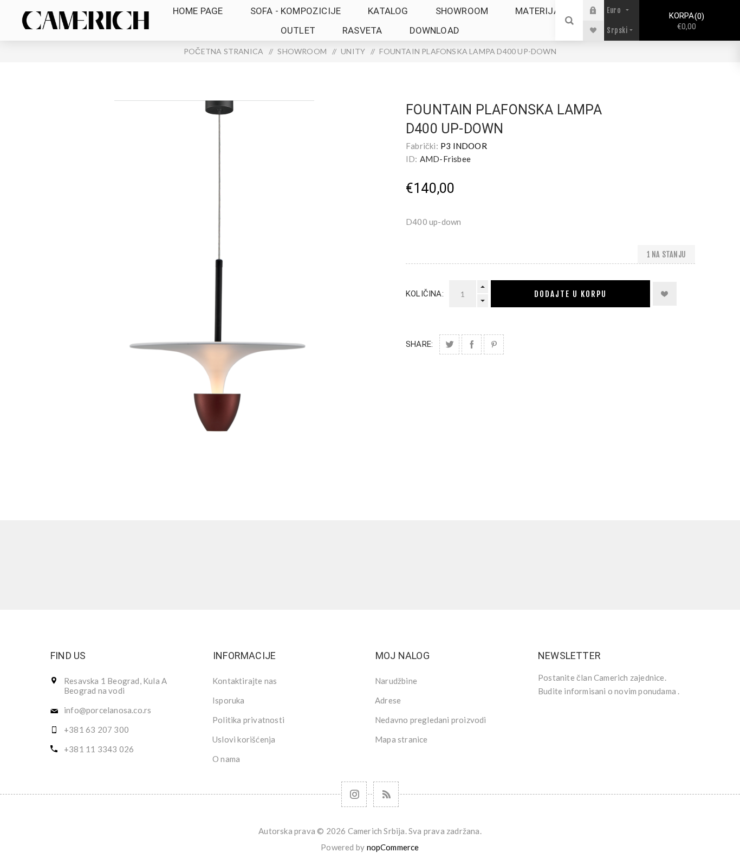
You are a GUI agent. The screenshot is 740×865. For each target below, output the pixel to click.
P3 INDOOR (463, 146)
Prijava (601, 10)
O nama (226, 759)
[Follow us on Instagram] (354, 794)
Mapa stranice (401, 739)
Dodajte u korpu (570, 294)
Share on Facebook (472, 344)
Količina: (425, 294)
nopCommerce (393, 847)
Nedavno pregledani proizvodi (430, 720)
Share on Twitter (449, 344)
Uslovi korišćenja (243, 739)
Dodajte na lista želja (665, 294)
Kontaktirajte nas (244, 681)
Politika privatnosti (248, 720)
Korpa (685, 21)
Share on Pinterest (494, 344)
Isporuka (228, 700)
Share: (419, 344)
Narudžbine (396, 681)
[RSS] (386, 794)
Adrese (388, 700)
